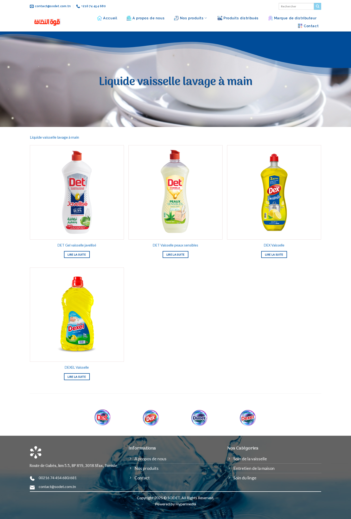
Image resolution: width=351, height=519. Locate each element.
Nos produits (192, 18)
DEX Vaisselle (274, 245)
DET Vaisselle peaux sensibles (175, 245)
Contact (311, 26)
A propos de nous (149, 18)
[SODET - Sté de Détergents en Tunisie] (48, 22)
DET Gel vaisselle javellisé (77, 245)
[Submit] (317, 6)
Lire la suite (77, 254)
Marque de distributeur (295, 18)
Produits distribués (241, 18)
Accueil (110, 18)
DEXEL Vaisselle (77, 367)
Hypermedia (186, 504)
